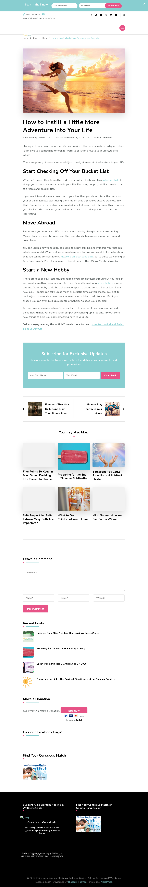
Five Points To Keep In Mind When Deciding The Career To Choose (38, 475)
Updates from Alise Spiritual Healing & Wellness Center (68, 633)
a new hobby (105, 283)
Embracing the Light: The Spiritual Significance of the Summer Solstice (76, 679)
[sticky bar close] (144, 3)
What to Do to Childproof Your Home (73, 517)
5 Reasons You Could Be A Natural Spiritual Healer (107, 475)
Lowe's (41, 855)
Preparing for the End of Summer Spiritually (72, 476)
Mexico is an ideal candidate (77, 256)
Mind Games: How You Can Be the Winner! (107, 517)
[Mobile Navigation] (122, 28)
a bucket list (110, 180)
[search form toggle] (124, 15)
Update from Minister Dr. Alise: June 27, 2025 (62, 663)
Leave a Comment (102, 137)
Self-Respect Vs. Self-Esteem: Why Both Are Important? (38, 519)
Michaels (35, 855)
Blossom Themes (77, 882)
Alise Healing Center (34, 137)
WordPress (106, 882)
